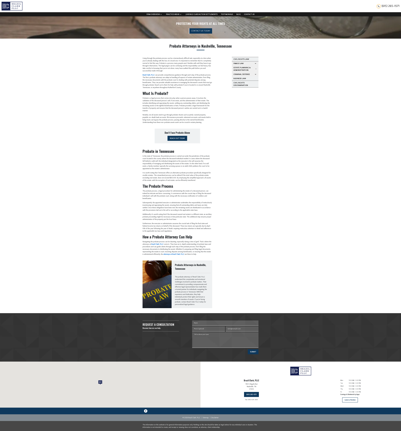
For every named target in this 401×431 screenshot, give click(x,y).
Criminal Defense (241, 74)
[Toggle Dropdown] (162, 14)
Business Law (239, 78)
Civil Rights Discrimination (240, 84)
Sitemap (206, 418)
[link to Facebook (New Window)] (145, 411)
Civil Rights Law (241, 59)
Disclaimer (215, 418)
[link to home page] (12, 6)
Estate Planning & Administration (242, 69)
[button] (100, 382)
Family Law (238, 63)
